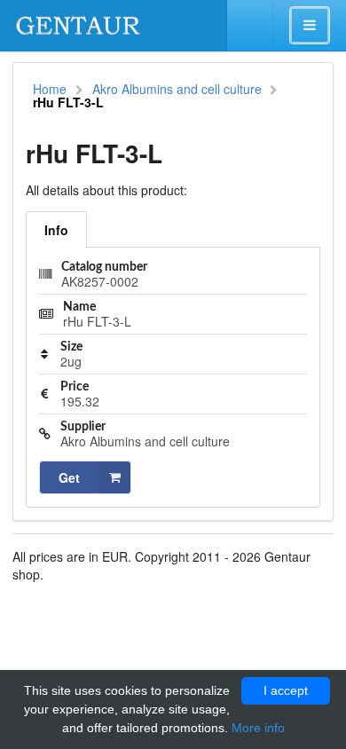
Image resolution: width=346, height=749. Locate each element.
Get (69, 477)
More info (258, 728)
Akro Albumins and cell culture (177, 89)
